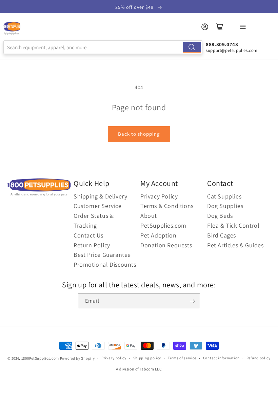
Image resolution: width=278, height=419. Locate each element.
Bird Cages (221, 235)
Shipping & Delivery (100, 196)
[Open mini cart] (219, 26)
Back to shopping (139, 134)
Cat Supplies (224, 196)
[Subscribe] (192, 301)
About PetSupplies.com (163, 220)
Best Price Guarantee (102, 255)
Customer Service (98, 206)
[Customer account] (204, 26)
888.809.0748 (222, 44)
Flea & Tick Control (233, 225)
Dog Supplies (225, 206)
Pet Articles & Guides (235, 245)
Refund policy (258, 358)
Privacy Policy (159, 196)
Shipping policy (147, 358)
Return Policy (92, 245)
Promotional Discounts (105, 264)
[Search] (192, 47)
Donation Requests (166, 245)
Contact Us (88, 235)
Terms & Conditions (167, 206)
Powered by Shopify (77, 358)
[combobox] (102, 47)
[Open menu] (242, 26)
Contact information (221, 358)
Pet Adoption (158, 235)
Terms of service (182, 358)
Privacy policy (113, 358)
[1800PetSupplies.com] (11, 28)
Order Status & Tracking (94, 220)
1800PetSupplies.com (40, 358)
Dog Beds (220, 216)
